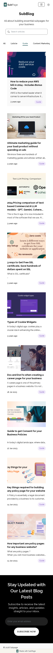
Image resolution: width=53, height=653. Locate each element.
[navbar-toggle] (41, 4)
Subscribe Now (26, 631)
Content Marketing (41, 43)
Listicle (14, 43)
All (4, 43)
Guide (25, 43)
